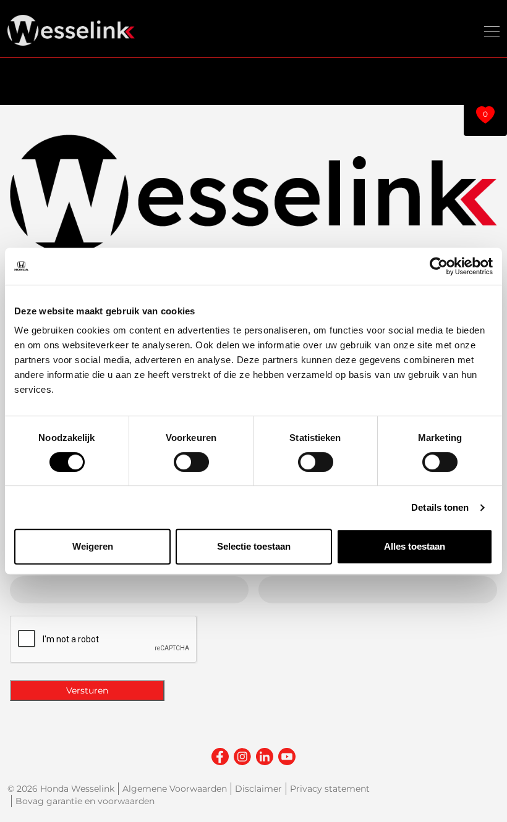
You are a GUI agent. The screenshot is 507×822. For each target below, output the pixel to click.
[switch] (191, 462)
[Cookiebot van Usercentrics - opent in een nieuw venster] (439, 266)
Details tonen (440, 507)
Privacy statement (330, 788)
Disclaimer (258, 788)
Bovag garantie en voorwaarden (85, 801)
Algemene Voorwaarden (174, 788)
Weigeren (92, 546)
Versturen (87, 690)
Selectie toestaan (254, 546)
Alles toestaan (414, 546)
